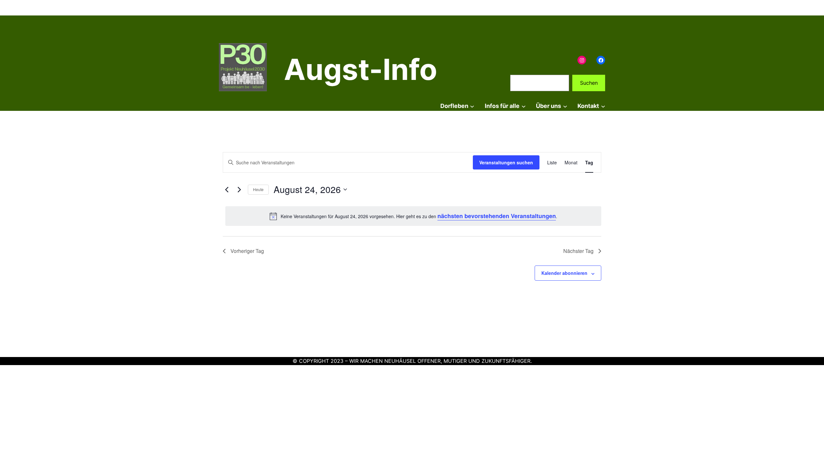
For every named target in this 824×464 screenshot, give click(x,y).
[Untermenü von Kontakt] (603, 106)
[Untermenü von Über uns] (565, 106)
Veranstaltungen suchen (506, 162)
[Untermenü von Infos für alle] (523, 106)
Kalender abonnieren (564, 273)
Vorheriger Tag (247, 251)
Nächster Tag (578, 251)
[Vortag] (226, 189)
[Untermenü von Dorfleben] (472, 106)
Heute (258, 189)
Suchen (589, 83)
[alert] (413, 216)
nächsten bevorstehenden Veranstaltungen (496, 216)
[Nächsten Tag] (239, 189)
